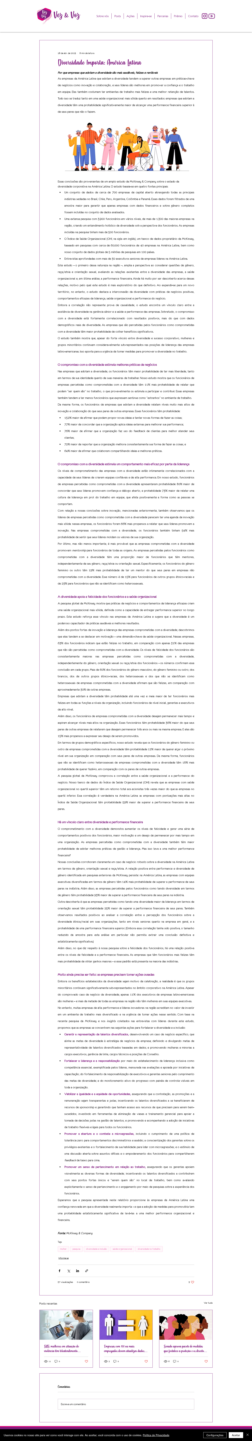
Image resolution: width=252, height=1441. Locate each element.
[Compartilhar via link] (86, 1270)
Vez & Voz (66, 14)
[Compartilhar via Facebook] (59, 1270)
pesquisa (76, 1249)
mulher (63, 1249)
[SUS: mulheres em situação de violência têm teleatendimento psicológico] (66, 1325)
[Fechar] (247, 1435)
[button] (178, 16)
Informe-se (63, 1258)
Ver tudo (208, 1303)
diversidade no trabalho (149, 1249)
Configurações (214, 1435)
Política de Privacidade (156, 1435)
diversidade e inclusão (96, 1249)
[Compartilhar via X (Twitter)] (68, 1270)
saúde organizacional (122, 1249)
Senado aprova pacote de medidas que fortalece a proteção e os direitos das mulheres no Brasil (184, 1348)
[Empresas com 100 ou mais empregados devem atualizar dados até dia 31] (126, 1325)
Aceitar (236, 1435)
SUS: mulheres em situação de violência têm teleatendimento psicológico (61, 1348)
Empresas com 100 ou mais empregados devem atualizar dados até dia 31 (124, 1348)
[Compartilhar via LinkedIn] (77, 1270)
